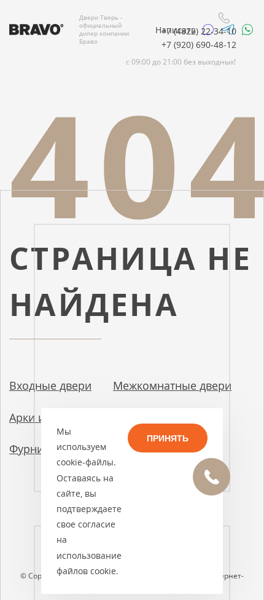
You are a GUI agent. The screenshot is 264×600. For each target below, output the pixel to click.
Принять (167, 438)
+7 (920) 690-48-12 (198, 44)
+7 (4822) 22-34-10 (198, 31)
